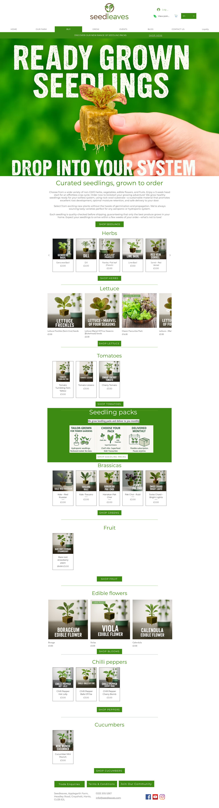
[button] (176, 16)
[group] (109, 255)
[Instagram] (162, 797)
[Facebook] (148, 797)
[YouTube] (155, 797)
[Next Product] (170, 255)
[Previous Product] (48, 255)
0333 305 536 (103, 793)
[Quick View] (63, 249)
